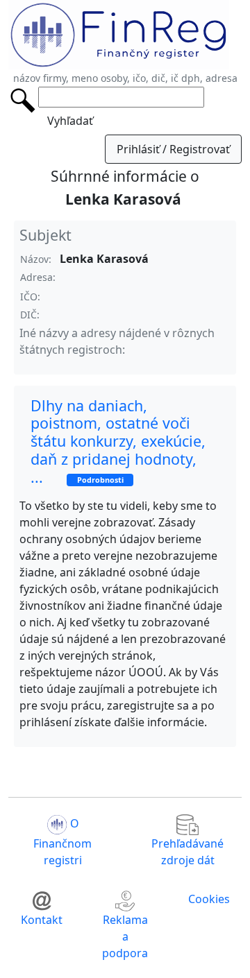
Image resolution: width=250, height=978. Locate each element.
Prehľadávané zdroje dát (187, 852)
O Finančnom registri (62, 842)
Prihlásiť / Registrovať (173, 149)
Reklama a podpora (125, 936)
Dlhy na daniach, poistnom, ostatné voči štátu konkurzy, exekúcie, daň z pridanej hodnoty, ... (118, 441)
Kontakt (41, 919)
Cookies (209, 899)
